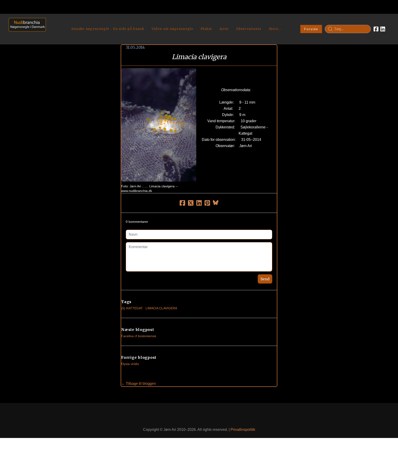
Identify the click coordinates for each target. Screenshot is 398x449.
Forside (311, 29)
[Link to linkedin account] (382, 29)
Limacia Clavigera (161, 308)
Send (264, 279)
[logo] (26, 29)
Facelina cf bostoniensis (138, 336)
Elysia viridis (130, 364)
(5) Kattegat (132, 308)
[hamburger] (51, 22)
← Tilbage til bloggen (138, 383)
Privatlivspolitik (243, 430)
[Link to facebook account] (376, 29)
